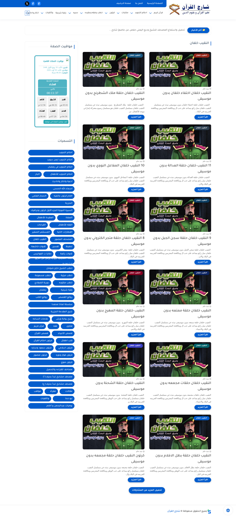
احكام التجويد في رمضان (60, 167)
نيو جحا (68, 398)
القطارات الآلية (64, 232)
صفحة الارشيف (123, 3)
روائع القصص (65, 297)
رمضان (42, 290)
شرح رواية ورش (64, 319)
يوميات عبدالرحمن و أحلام (59, 406)
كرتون (112, 13)
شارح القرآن (173, 511)
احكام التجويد (141, 13)
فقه (55, 326)
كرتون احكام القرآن (43, 341)
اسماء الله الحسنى (62, 189)
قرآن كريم (158, 13)
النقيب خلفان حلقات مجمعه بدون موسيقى (185, 386)
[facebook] (39, 3)
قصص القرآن (41, 333)
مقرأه (53, 391)
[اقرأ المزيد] (202, 117)
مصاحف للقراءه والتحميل (59, 369)
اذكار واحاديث (33, 13)
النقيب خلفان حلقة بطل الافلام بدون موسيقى (183, 459)
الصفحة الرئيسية (155, 3)
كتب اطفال (66, 341)
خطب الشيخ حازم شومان (59, 268)
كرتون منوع (66, 362)
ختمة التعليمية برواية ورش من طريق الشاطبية (53, 261)
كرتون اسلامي (65, 348)
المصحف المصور (63, 239)
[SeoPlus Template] (209, 511)
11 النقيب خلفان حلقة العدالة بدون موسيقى (185, 169)
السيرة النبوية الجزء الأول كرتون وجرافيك (51, 210)
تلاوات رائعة (66, 254)
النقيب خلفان (39, 239)
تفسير (55, 246)
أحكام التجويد (65, 152)
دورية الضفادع (42, 283)
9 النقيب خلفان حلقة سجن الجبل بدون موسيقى (182, 241)
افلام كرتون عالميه (63, 196)
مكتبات (125, 13)
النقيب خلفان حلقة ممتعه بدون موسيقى (187, 314)
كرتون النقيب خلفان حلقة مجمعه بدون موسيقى (115, 459)
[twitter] (27, 3)
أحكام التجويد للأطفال (61, 174)
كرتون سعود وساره (41, 348)
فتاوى (69, 326)
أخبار (37, 174)
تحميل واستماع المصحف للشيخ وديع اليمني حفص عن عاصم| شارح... (147, 30)
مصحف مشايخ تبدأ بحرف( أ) (57, 377)
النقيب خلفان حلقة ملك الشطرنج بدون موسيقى (114, 96)
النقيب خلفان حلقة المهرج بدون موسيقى (120, 314)
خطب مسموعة (43, 275)
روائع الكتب (41, 297)
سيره (75, 13)
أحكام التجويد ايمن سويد (59, 160)
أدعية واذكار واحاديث (62, 181)
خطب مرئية (66, 275)
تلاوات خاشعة (38, 246)
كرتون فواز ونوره (64, 355)
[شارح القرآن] (189, 9)
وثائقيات (49, 13)
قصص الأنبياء (65, 333)
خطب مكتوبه (65, 283)
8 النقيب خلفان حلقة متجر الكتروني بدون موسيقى (114, 241)
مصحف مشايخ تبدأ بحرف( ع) (57, 384)
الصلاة (69, 218)
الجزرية (68, 203)
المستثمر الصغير (41, 232)
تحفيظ (69, 246)
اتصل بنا (139, 3)
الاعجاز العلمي (39, 196)
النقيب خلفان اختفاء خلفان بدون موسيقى (186, 96)
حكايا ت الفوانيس (42, 254)
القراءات (41, 225)
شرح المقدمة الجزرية (61, 312)
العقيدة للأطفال (45, 218)
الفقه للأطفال (65, 225)
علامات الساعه (40, 319)
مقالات (68, 391)
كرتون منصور (40, 355)
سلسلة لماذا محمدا (62, 304)
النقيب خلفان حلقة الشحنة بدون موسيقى (120, 386)
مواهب (37, 391)
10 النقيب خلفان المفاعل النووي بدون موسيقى (116, 169)
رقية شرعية (61, 13)
